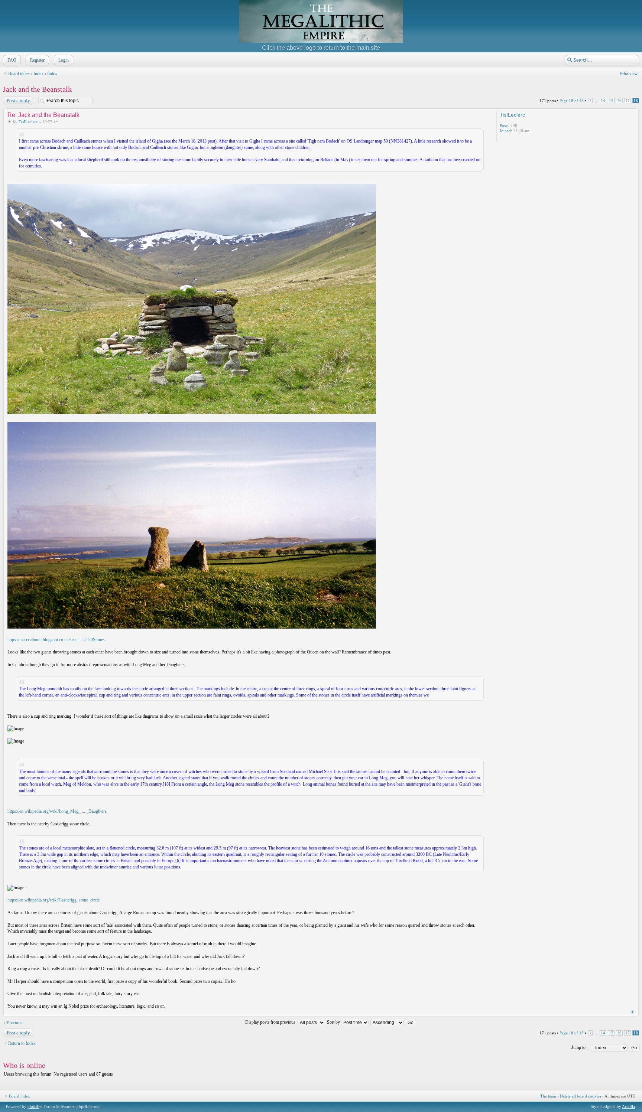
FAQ (11, 60)
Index (38, 73)
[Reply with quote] (471, 114)
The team (548, 1096)
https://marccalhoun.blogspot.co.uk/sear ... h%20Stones (56, 639)
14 (603, 100)
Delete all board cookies (580, 1096)
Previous (14, 1022)
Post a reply (18, 100)
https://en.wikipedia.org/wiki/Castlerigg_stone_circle (53, 900)
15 (611, 100)
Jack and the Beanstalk (37, 89)
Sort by (334, 1022)
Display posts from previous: (271, 1022)
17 (627, 100)
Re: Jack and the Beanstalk (43, 115)
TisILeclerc (28, 122)
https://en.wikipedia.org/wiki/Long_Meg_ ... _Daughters (57, 811)
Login (63, 60)
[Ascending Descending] (393, 1022)
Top (632, 1012)
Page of (572, 100)
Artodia (628, 1106)
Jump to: (579, 1047)
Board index (19, 73)
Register (37, 60)
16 (619, 100)
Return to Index (22, 1043)
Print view (629, 73)
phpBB (33, 1106)
